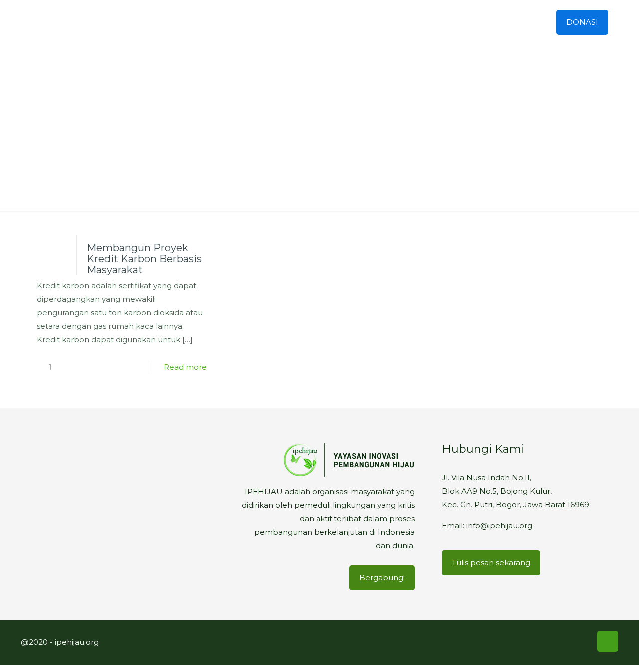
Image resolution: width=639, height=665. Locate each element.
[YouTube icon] (553, 641)
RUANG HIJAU (268, 144)
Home (208, 144)
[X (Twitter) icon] (539, 641)
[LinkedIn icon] (567, 641)
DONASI (582, 22)
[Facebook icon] (525, 641)
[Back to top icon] (607, 641)
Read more (185, 367)
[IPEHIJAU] (82, 22)
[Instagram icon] (581, 641)
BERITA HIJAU (343, 144)
